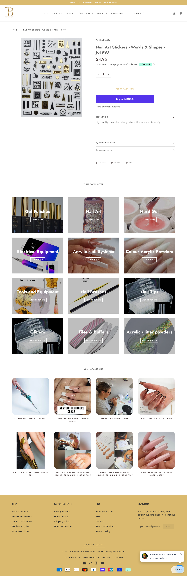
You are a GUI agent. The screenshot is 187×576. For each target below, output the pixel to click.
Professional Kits (20, 531)
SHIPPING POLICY (107, 143)
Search (99, 516)
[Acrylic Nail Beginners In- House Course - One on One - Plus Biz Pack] (72, 450)
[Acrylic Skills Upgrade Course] (156, 396)
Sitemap (101, 557)
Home (14, 30)
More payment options (108, 106)
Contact (100, 521)
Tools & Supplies (20, 526)
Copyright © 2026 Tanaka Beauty (80, 557)
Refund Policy (61, 516)
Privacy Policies (62, 511)
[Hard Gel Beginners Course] (114, 396)
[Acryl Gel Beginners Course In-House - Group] (156, 450)
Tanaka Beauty (103, 40)
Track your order (104, 511)
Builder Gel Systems (22, 516)
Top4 (120, 557)
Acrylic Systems (20, 511)
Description (102, 117)
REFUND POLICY (106, 150)
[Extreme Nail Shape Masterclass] (30, 396)
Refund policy (103, 531)
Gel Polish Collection (22, 521)
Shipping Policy (62, 521)
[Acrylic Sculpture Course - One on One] (30, 450)
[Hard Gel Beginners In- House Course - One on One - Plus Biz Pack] (114, 450)
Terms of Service (63, 526)
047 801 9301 (119, 552)
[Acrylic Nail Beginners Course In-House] (72, 396)
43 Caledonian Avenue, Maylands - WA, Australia (86, 552)
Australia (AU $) (92, 545)
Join (168, 526)
